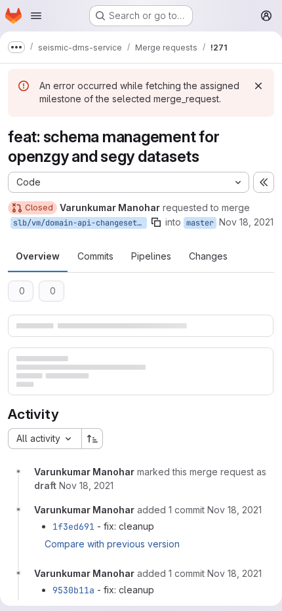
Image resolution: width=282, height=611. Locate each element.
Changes (208, 256)
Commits (95, 256)
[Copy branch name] (156, 222)
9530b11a (73, 590)
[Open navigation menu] (36, 15)
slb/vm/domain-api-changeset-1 (79, 223)
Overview (38, 256)
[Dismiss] (258, 86)
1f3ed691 (73, 526)
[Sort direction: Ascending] (92, 438)
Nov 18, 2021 (246, 221)
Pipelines (151, 256)
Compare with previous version (112, 543)
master (200, 223)
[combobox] (44, 438)
